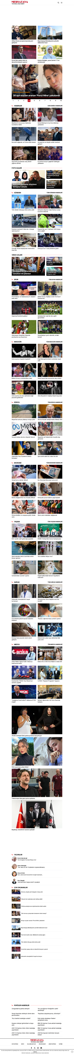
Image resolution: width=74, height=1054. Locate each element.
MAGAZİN (17, 342)
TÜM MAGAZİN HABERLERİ (54, 342)
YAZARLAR (18, 855)
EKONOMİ (17, 463)
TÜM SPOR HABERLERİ (55, 279)
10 (61, 100)
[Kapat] (72, 1052)
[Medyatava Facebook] (32, 1048)
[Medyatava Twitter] (35, 1048)
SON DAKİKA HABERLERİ (55, 105)
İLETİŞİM (60, 1044)
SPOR (16, 279)
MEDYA (17, 644)
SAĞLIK (17, 582)
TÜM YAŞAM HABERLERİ (55, 521)
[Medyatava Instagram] (38, 1048)
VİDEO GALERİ (17, 255)
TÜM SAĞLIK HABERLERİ (55, 582)
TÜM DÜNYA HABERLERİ (55, 402)
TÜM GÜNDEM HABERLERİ (54, 192)
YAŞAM (17, 522)
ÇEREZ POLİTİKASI (52, 1044)
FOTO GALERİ (17, 168)
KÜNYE (22, 1044)
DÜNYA (17, 402)
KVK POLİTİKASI (15, 1044)
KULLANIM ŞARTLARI (31, 1044)
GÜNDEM (17, 193)
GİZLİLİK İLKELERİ (42, 1044)
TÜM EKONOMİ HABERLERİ (54, 463)
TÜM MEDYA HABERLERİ (55, 644)
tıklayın (35, 1051)
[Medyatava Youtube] (41, 1048)
